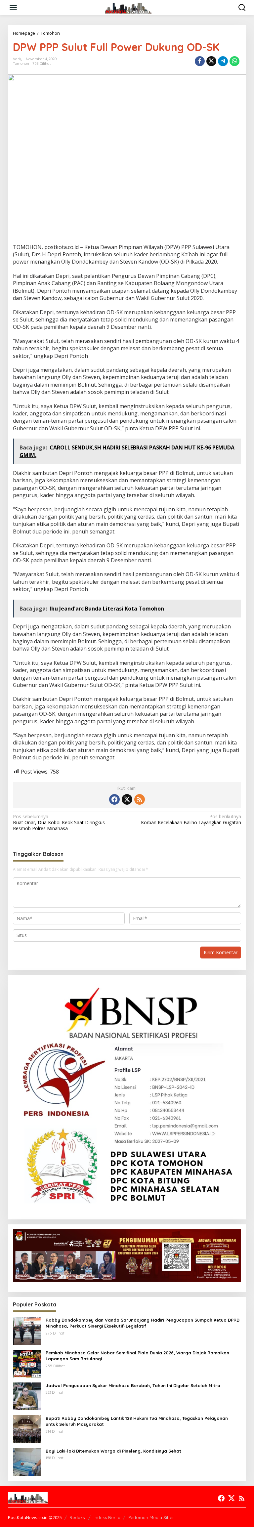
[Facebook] (114, 799)
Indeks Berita (107, 1517)
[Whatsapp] (234, 61)
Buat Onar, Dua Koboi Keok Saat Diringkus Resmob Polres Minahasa (59, 822)
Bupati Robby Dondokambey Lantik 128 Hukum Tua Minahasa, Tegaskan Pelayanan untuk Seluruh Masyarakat (137, 1421)
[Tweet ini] (211, 61)
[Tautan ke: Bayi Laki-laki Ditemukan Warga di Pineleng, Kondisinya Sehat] (27, 1461)
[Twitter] (127, 799)
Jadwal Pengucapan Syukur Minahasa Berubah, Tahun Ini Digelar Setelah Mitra (133, 1385)
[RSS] (139, 799)
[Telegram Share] (223, 61)
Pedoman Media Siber (151, 1517)
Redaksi (77, 1517)
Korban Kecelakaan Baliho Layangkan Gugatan (191, 820)
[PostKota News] (128, 7)
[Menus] (13, 7)
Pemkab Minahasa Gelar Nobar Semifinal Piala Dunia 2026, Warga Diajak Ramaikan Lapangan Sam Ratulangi (137, 1355)
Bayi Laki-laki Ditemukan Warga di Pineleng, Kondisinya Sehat (113, 1451)
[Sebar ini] (200, 61)
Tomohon (21, 63)
